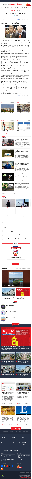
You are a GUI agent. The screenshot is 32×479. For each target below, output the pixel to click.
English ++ (16, 432)
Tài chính (11, 7)
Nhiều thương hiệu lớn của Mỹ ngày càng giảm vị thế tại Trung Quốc (22, 184)
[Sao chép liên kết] (27, 19)
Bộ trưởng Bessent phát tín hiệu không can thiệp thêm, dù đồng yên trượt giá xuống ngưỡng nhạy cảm (23, 113)
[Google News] (19, 19)
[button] (23, 215)
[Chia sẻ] (29, 19)
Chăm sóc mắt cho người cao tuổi (8, 374)
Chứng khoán (3, 120)
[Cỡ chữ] (3, 19)
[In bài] (2, 19)
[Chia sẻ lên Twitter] (24, 19)
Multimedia (4, 268)
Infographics (16, 450)
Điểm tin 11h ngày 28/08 (11, 311)
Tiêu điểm (4, 7)
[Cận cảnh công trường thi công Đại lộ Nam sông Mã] (8, 355)
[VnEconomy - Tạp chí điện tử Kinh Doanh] (16, 428)
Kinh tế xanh (21, 7)
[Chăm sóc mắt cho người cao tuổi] (8, 369)
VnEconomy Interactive (21, 415)
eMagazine (6, 450)
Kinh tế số (16, 7)
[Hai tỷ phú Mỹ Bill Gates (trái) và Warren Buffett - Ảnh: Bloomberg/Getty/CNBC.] (15, 25)
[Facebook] (2, 466)
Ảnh (1, 450)
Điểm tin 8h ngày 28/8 (10, 317)
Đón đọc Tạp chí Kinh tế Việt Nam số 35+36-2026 (22, 298)
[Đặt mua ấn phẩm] (28, 4)
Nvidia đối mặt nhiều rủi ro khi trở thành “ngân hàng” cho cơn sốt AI (21, 175)
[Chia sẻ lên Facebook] (22, 19)
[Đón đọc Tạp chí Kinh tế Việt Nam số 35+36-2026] (16, 336)
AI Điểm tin (15, 302)
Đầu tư (8, 7)
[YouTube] (7, 466)
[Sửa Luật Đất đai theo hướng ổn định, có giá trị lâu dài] (23, 369)
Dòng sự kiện (15, 381)
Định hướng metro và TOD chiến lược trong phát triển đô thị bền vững (8, 393)
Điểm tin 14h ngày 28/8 (10, 305)
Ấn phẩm (16, 243)
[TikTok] (10, 466)
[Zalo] (13, 466)
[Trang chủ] (1, 7)
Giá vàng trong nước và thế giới (7, 415)
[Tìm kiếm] (3, 4)
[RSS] (2, 469)
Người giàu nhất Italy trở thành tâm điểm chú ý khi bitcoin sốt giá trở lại (8, 209)
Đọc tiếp (4, 137)
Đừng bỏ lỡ (4, 197)
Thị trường (26, 7)
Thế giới (18, 102)
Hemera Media (15, 475)
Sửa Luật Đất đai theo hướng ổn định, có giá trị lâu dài (8, 298)
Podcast (11, 450)
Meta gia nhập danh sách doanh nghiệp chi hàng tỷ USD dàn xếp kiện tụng (22, 151)
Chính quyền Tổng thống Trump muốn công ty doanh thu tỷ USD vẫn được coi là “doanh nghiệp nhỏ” (22, 163)
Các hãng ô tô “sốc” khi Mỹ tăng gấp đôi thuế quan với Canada (22, 140)
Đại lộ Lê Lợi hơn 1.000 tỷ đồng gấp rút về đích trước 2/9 (22, 362)
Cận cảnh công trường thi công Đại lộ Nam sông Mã (8, 362)
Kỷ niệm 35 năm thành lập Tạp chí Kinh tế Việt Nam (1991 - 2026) (23, 393)
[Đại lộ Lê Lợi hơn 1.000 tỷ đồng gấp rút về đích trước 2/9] (23, 355)
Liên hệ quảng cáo (23, 459)
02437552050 (20, 457)
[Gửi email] (26, 19)
